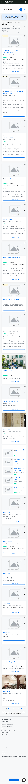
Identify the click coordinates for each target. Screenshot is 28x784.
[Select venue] (23, 450)
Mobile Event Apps (5, 728)
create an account (14, 16)
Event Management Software (7, 724)
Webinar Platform (4, 734)
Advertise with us (4, 753)
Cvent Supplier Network (6, 719)
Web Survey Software (5, 732)
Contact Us (3, 739)
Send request (16, 712)
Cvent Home (3, 737)
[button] (14, 59)
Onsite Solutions (4, 721)
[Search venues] (20, 9)
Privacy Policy (4, 747)
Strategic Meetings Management (8, 730)
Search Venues (7, 5)
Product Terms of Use (5, 749)
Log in (7, 16)
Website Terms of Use (5, 751)
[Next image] (24, 126)
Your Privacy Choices (5, 743)
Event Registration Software (7, 726)
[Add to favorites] (25, 36)
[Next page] (24, 708)
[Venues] (25, 2)
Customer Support (5, 741)
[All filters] (24, 9)
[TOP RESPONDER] (4, 50)
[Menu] (1, 2)
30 (21, 708)
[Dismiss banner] (24, 17)
